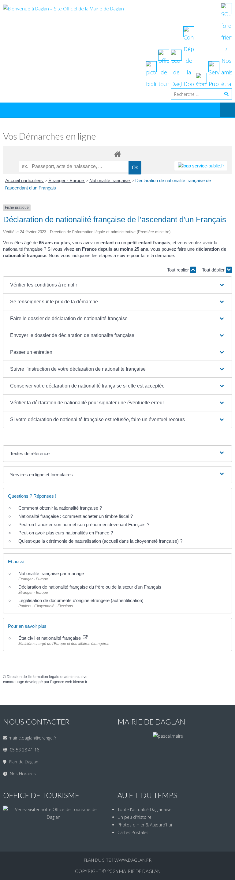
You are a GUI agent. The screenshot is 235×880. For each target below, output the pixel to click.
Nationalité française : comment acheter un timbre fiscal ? (75, 516)
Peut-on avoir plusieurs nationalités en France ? (65, 532)
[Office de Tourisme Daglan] (53, 817)
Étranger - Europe (66, 180)
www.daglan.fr (132, 860)
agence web (62, 682)
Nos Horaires (21, 774)
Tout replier (178, 269)
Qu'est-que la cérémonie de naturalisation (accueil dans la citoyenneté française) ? (100, 541)
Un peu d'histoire (134, 817)
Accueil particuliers (24, 180)
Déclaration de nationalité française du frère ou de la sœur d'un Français (89, 587)
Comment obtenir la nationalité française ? (60, 508)
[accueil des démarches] (117, 153)
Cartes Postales (133, 832)
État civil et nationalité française (50, 638)
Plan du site (98, 860)
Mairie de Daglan (139, 871)
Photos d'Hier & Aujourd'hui (145, 825)
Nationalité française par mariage (51, 573)
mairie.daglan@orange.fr (32, 738)
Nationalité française (110, 180)
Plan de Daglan (22, 762)
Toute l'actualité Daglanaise (144, 809)
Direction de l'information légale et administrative (47, 677)
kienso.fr (80, 682)
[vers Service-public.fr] (200, 165)
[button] (117, 285)
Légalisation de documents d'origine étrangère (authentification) (81, 600)
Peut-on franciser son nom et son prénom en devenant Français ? (83, 524)
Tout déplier (214, 269)
